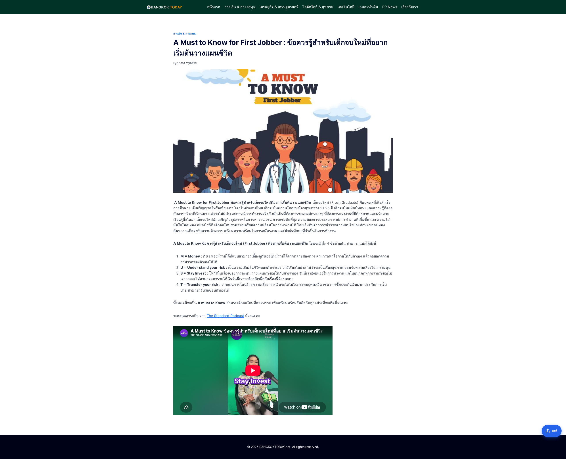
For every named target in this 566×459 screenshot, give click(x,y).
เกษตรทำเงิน (368, 7)
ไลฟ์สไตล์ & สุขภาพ (318, 7)
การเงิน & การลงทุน (239, 7)
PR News (389, 7)
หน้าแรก (213, 7)
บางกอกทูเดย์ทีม (187, 63)
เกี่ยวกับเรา (409, 7)
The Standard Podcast (225, 315)
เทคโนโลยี (346, 7)
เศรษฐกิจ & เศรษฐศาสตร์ (279, 7)
